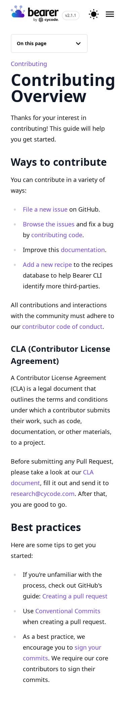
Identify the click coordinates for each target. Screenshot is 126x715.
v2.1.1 (70, 15)
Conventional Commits (67, 611)
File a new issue (45, 209)
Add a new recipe (47, 264)
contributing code (56, 235)
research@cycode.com (43, 494)
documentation (83, 250)
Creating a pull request (75, 596)
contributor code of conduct (62, 326)
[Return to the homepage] (35, 14)
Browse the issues (49, 224)
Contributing (29, 64)
